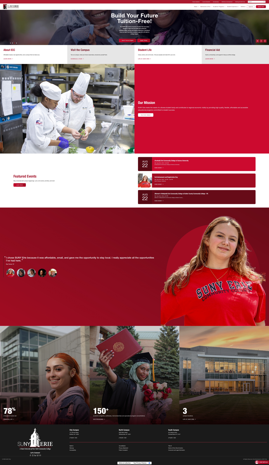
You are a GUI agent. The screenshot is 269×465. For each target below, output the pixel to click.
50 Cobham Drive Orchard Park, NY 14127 (174, 433)
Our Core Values (145, 115)
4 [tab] (16, 43)
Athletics (243, 6)
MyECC (251, 6)
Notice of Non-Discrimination (175, 448)
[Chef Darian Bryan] (52, 272)
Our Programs (98, 419)
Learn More (7, 58)
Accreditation (122, 446)
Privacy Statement (123, 448)
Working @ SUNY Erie (240, 1)
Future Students (196, 1)
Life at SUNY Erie (143, 58)
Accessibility (73, 450)
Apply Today (242, 40)
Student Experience (232, 6)
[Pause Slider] (261, 40)
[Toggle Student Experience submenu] (238, 6)
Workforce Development (227, 1)
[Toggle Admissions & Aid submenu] (210, 6)
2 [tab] (12, 43)
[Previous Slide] (257, 40)
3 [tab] (14, 43)
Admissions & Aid (205, 6)
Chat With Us (263, 462)
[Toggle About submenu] (198, 6)
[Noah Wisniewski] (31, 272)
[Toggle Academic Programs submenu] (225, 6)
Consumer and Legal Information (176, 450)
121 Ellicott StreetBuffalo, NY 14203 (74, 433)
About (195, 6)
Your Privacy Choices (139, 463)
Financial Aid (8, 419)
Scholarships (216, 1)
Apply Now (261, 6)
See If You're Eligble (226, 40)
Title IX (170, 446)
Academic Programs (218, 6)
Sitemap (72, 448)
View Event (158, 167)
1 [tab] (10, 43)
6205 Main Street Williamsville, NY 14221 (125, 433)
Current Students (206, 1)
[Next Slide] (264, 40)
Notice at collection (125, 463)
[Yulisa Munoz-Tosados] (42, 272)
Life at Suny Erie (188, 419)
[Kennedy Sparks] (21, 272)
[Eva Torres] (10, 272)
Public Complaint (123, 450)
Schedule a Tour (76, 58)
